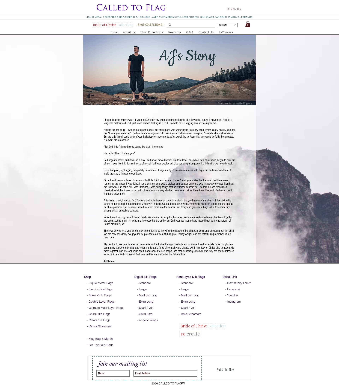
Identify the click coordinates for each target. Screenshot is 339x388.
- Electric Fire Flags (98, 289)
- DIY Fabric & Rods (98, 345)
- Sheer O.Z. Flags (97, 295)
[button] (232, 4)
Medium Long (148, 295)
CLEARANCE (245, 17)
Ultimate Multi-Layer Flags (106, 307)
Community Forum (239, 283)
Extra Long (146, 301)
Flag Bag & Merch (101, 338)
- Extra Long (185, 301)
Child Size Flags (99, 314)
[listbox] (227, 25)
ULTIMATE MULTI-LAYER (174, 17)
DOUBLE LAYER (149, 17)
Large (143, 289)
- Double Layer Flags (99, 301)
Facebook (233, 289)
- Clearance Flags (97, 320)
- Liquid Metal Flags (98, 283)
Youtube (232, 295)
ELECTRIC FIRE (114, 17)
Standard (145, 283)
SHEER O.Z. (132, 17)
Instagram (234, 301)
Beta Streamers (191, 314)
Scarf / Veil (146, 307)
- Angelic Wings (146, 320)
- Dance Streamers (98, 326)
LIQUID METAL (94, 17)
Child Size (145, 314)
